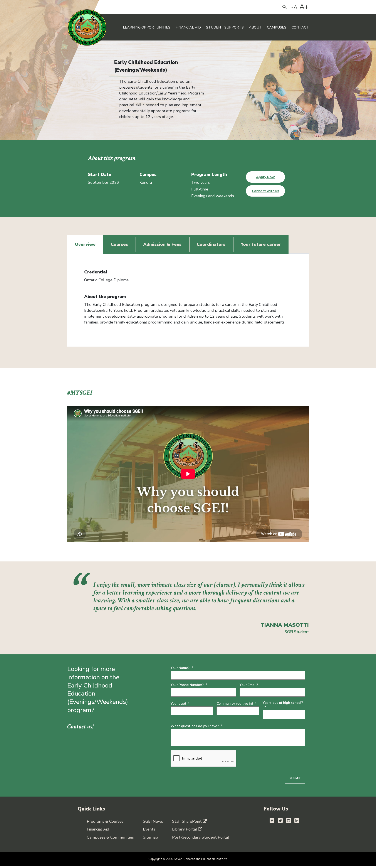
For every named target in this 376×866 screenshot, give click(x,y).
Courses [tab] (119, 244)
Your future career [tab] (261, 244)
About (255, 27)
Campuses (276, 27)
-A (294, 7)
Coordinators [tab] (211, 244)
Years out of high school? (283, 705)
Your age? (180, 703)
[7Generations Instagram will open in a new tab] (288, 820)
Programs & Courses (105, 821)
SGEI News (153, 821)
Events (149, 829)
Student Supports (225, 27)
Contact (300, 27)
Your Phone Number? (189, 685)
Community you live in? (237, 703)
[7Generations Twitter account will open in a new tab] (280, 820)
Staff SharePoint (187, 821)
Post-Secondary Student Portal (200, 837)
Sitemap (150, 837)
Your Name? (182, 668)
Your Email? (249, 685)
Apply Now (265, 177)
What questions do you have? (196, 726)
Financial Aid (188, 27)
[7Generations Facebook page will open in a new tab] (272, 820)
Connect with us (265, 191)
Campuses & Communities (110, 837)
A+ (304, 6)
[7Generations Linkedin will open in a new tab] (296, 820)
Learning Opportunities (146, 27)
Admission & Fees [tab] (162, 244)
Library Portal (184, 829)
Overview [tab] (85, 244)
